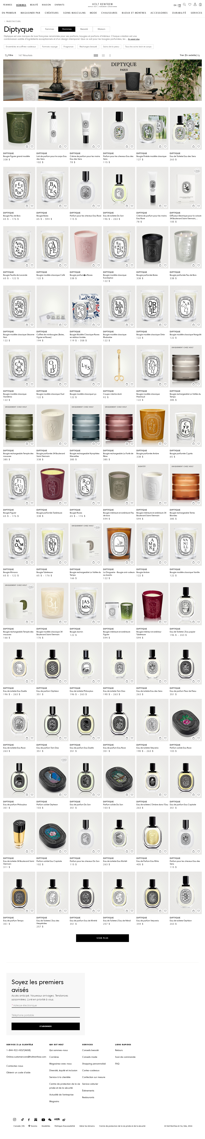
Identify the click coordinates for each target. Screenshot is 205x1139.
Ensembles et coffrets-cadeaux (21, 46)
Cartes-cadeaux (90, 1070)
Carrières (54, 1057)
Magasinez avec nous (60, 1063)
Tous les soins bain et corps (138, 46)
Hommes (21, 5)
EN (175, 5)
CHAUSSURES (109, 13)
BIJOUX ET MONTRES (134, 13)
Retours (119, 1050)
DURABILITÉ (179, 13)
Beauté (34, 5)
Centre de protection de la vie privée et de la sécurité (64, 1086)
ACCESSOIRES (159, 13)
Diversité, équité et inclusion (63, 1070)
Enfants (59, 5)
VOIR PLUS (102, 938)
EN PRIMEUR (9, 13)
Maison (46, 5)
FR (179, 5)
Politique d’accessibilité (65, 1126)
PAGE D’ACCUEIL (13, 21)
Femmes (7, 5)
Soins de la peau (111, 46)
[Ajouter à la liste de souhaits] (32, 146)
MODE (93, 13)
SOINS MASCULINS (74, 13)
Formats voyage (50, 46)
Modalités (46, 1126)
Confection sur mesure (93, 1077)
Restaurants (88, 1097)
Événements (88, 1090)
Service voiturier (90, 1084)
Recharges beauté (88, 46)
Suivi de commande (125, 1057)
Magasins (54, 1101)
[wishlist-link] (189, 4)
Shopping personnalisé (94, 1063)
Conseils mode (89, 1057)
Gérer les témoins (87, 1126)
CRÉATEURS (52, 13)
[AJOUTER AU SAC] (27, 146)
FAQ (117, 1063)
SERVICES (196, 13)
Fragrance (68, 46)
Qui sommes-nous (58, 1050)
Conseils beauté (90, 1050)
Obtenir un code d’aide (18, 1072)
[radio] (96, 55)
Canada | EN (19, 1126)
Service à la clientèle (59, 1077)
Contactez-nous (14, 1066)
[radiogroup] (102, 55)
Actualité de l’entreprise (61, 1094)
